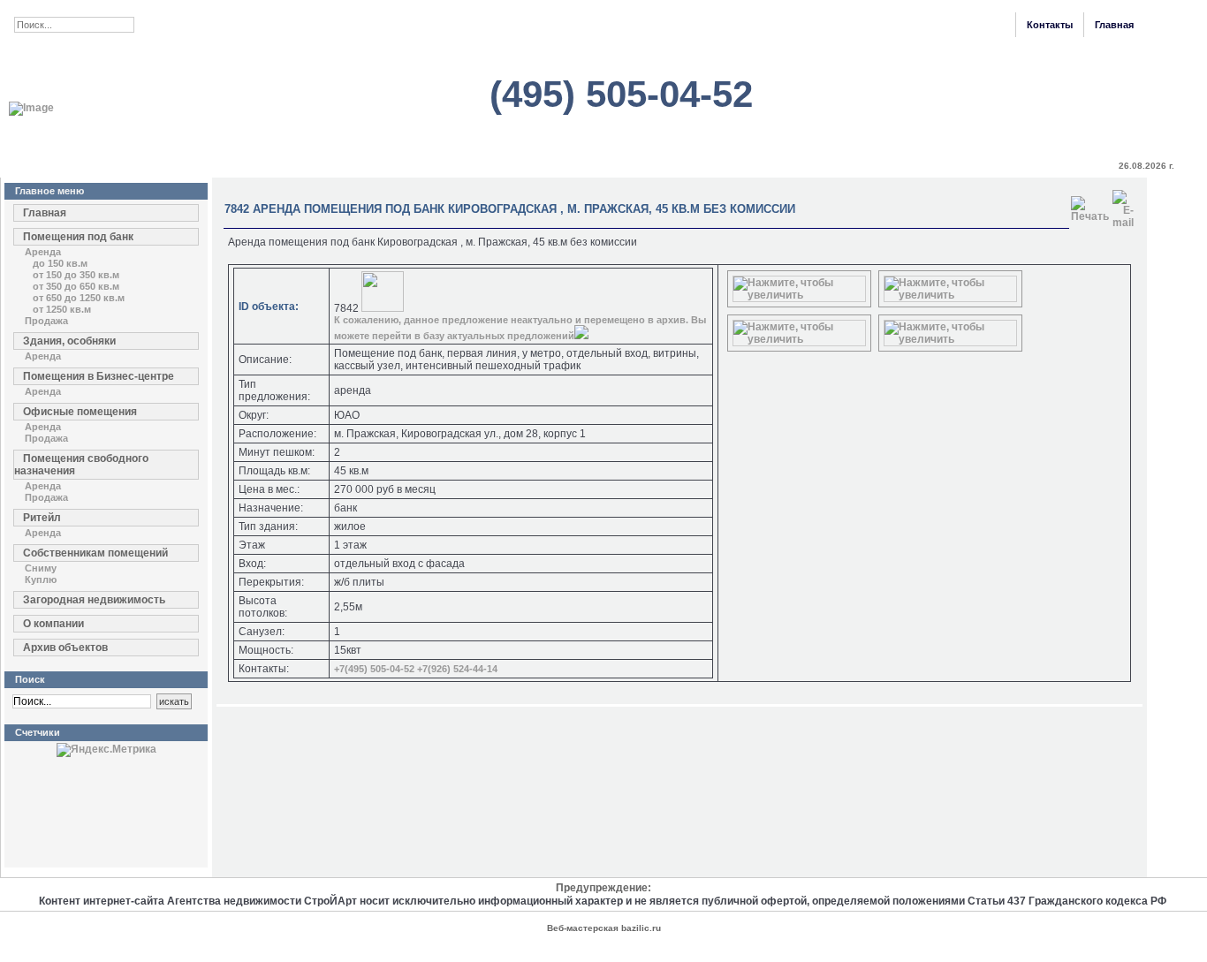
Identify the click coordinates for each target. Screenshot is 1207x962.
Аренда (43, 251)
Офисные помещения (80, 411)
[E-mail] (1123, 206)
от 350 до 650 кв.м (76, 286)
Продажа (46, 320)
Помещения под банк (78, 237)
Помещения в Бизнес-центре (98, 376)
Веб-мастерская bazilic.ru (604, 928)
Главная (1114, 24)
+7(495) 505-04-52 (374, 668)
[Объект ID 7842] (799, 295)
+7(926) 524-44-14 (457, 668)
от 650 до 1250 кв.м (79, 297)
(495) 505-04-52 (621, 94)
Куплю (41, 579)
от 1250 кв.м (62, 309)
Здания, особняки (69, 341)
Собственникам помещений (95, 553)
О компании (53, 623)
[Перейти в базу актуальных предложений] (581, 335)
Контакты (1050, 24)
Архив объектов (65, 647)
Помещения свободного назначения (81, 464)
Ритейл (42, 517)
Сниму (41, 568)
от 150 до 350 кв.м (76, 274)
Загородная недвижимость (94, 600)
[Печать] (1090, 206)
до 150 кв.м (60, 263)
